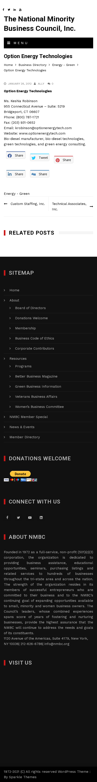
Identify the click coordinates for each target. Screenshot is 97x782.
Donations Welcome (31, 318)
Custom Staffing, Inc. (28, 204)
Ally (41, 83)
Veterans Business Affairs (36, 397)
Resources (18, 359)
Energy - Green (17, 194)
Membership (25, 328)
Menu (19, 43)
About (14, 300)
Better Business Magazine (36, 376)
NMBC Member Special (28, 417)
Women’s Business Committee (39, 407)
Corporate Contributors (34, 348)
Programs (23, 366)
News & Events (22, 427)
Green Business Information (38, 386)
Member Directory (24, 437)
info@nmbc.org (56, 644)
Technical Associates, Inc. (69, 206)
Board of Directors (30, 308)
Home (14, 290)
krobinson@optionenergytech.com (43, 128)
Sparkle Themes (23, 777)
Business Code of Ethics (34, 338)
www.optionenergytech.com (42, 133)
